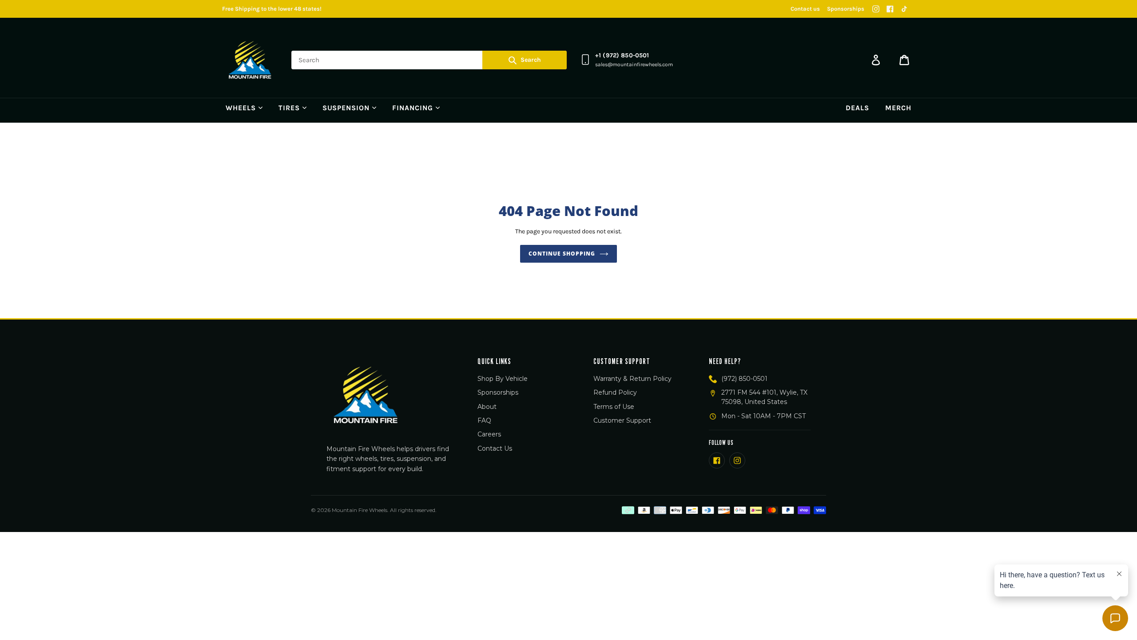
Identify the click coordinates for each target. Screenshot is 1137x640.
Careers (489, 434)
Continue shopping (562, 253)
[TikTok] (904, 8)
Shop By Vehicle (502, 379)
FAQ (484, 420)
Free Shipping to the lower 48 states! (272, 8)
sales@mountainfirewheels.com (634, 64)
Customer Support (622, 420)
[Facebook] (890, 8)
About (487, 407)
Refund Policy (615, 392)
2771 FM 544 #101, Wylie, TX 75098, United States (764, 397)
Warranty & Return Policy (632, 379)
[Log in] (876, 60)
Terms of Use (613, 407)
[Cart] (904, 60)
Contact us (805, 8)
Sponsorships (845, 8)
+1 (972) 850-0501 (622, 55)
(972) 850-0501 (744, 379)
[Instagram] (875, 8)
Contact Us (494, 448)
